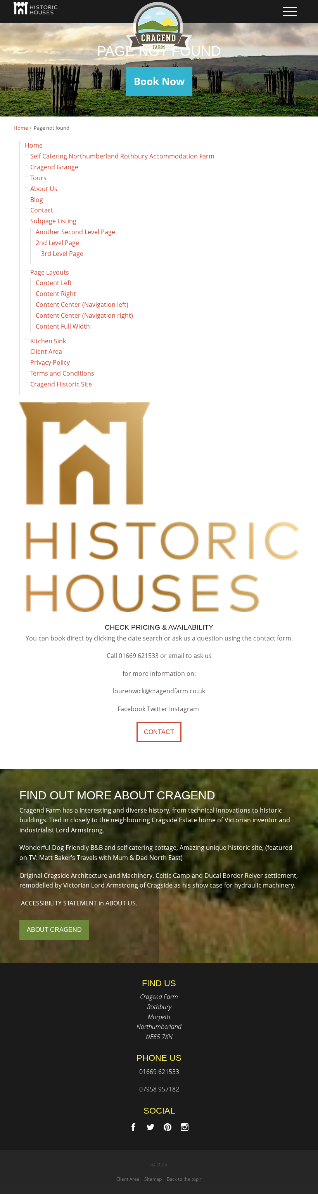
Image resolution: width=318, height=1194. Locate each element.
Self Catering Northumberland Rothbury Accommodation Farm (122, 156)
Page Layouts (49, 272)
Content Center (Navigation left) (82, 304)
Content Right (56, 293)
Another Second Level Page (75, 232)
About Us (43, 188)
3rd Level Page (62, 253)
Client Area (46, 351)
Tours (38, 178)
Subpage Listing (53, 221)
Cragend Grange (54, 167)
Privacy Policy (50, 362)
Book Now (159, 81)
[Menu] (290, 11)
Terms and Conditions (62, 373)
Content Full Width (63, 326)
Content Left (54, 282)
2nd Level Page (57, 242)
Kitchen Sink (48, 341)
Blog (36, 199)
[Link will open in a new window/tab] (133, 1127)
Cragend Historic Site (61, 384)
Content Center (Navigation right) (84, 315)
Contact (41, 210)
